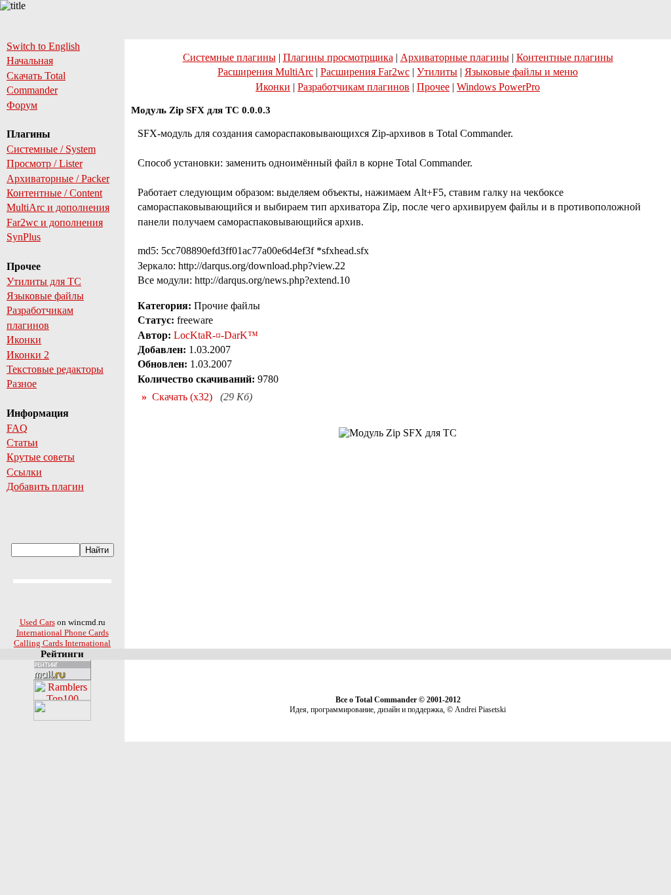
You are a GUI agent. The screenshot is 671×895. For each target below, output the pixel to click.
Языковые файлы (45, 295)
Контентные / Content (54, 193)
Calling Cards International (62, 643)
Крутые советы (41, 457)
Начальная (30, 60)
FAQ (17, 428)
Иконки (24, 339)
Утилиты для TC (44, 281)
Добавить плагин (45, 486)
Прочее (433, 86)
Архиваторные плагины (454, 57)
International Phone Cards (62, 633)
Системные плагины (229, 57)
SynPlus (24, 236)
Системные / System (51, 149)
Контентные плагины (564, 57)
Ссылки (24, 472)
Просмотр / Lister (45, 163)
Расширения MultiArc (265, 71)
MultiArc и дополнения (58, 207)
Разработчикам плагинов (353, 86)
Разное (22, 383)
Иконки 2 (28, 354)
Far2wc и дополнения (55, 222)
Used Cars (37, 622)
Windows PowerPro (498, 86)
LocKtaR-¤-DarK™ (216, 335)
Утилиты (437, 71)
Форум (22, 105)
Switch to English (43, 46)
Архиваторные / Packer (58, 178)
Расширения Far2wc (365, 71)
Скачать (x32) (182, 396)
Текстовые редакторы (55, 369)
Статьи (22, 442)
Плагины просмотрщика (338, 57)
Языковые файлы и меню (521, 71)
